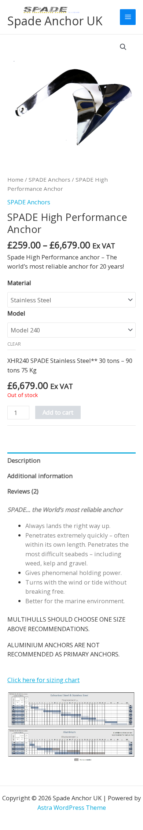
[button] (123, 47)
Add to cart (58, 412)
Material (19, 283)
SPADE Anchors (49, 179)
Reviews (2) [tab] (22, 491)
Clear (14, 344)
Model (16, 313)
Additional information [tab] (40, 476)
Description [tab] (23, 460)
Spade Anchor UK (54, 21)
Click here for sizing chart (43, 680)
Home (15, 179)
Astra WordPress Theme (71, 807)
